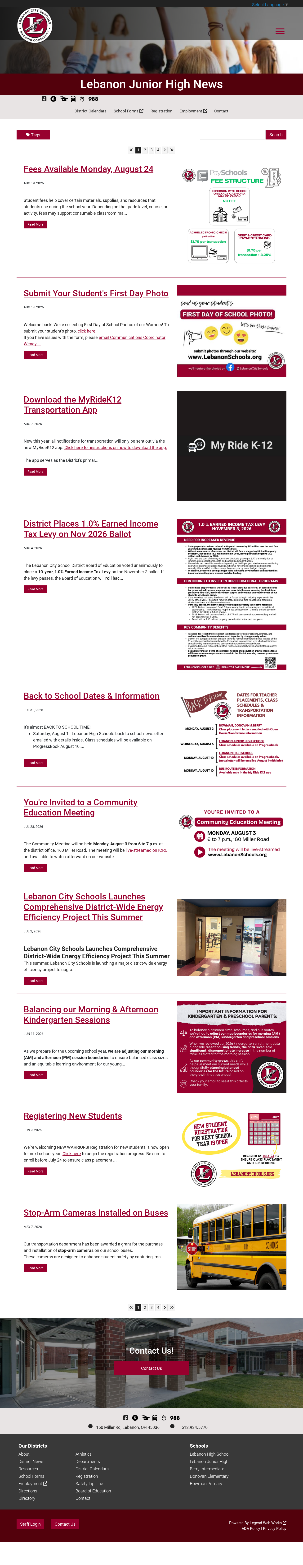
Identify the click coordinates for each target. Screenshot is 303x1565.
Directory (26, 1498)
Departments (88, 1461)
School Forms (126, 111)
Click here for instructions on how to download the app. (115, 447)
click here (86, 331)
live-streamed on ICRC (147, 850)
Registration (161, 111)
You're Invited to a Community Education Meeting (81, 807)
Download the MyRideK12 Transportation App (72, 405)
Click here (71, 1153)
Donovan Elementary (209, 1476)
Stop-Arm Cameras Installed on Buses (96, 1213)
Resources (28, 1468)
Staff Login (30, 1524)
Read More (35, 224)
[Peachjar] (82, 99)
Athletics (84, 1454)
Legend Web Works (266, 1523)
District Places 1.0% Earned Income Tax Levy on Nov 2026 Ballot (91, 529)
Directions (27, 1490)
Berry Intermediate (207, 1468)
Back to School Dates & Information (92, 696)
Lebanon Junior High (209, 1461)
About (24, 1454)
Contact (221, 111)
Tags (35, 134)
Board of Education (93, 1490)
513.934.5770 (195, 1427)
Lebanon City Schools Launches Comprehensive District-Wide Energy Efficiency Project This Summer (93, 907)
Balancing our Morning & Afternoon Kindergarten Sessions (91, 1015)
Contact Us (151, 1368)
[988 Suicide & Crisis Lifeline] (93, 99)
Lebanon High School (209, 1454)
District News (30, 1461)
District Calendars (91, 111)
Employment (191, 111)
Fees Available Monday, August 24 (88, 169)
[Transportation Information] (73, 99)
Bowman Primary (206, 1483)
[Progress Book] (64, 99)
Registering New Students (73, 1116)
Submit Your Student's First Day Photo (96, 293)
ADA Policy (251, 1528)
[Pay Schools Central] (53, 99)
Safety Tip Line (89, 1483)
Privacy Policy (274, 1528)
